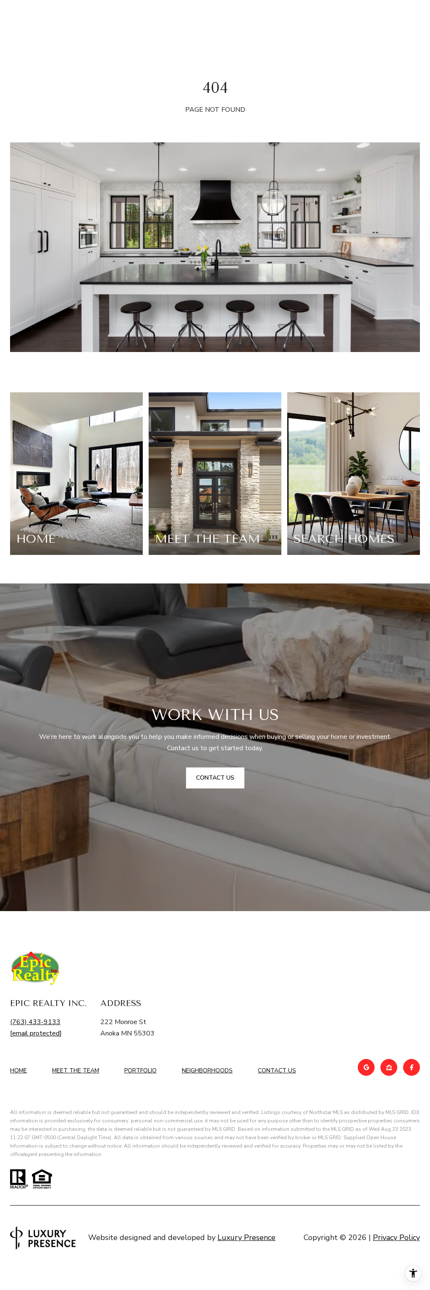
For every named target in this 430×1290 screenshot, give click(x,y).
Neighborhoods (207, 1071)
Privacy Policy (396, 1237)
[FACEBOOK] (411, 1067)
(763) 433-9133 (35, 1022)
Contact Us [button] (215, 778)
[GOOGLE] (366, 1067)
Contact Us (277, 1071)
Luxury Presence (246, 1237)
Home (18, 1071)
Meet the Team (75, 1071)
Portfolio (140, 1071)
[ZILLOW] (388, 1067)
